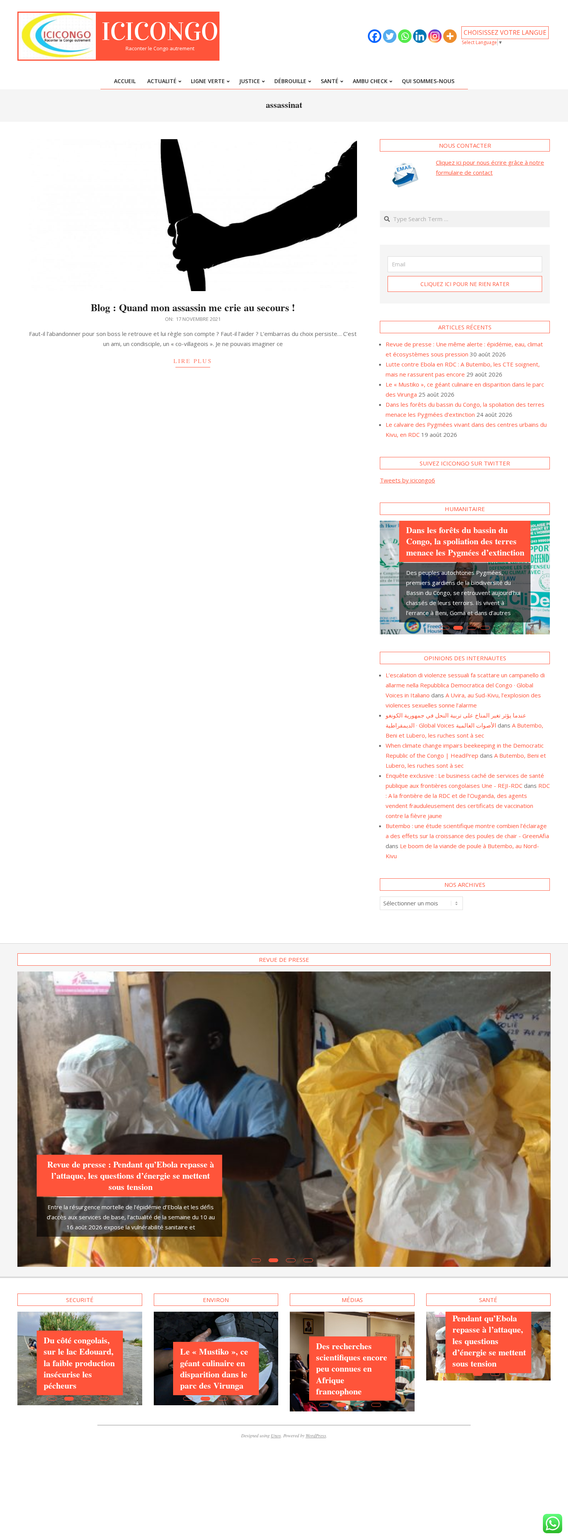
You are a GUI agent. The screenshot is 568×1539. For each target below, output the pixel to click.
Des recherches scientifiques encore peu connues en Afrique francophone (351, 1380)
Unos (276, 1447)
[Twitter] (389, 36)
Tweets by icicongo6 (407, 480)
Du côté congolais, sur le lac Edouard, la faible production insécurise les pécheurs (79, 1374)
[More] (450, 36)
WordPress (316, 1447)
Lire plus (192, 361)
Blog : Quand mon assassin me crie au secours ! (193, 307)
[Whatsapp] (405, 36)
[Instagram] (435, 36)
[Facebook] (374, 36)
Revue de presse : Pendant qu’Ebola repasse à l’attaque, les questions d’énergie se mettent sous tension (130, 1187)
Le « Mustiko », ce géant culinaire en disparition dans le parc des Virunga (214, 1380)
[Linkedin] (420, 36)
